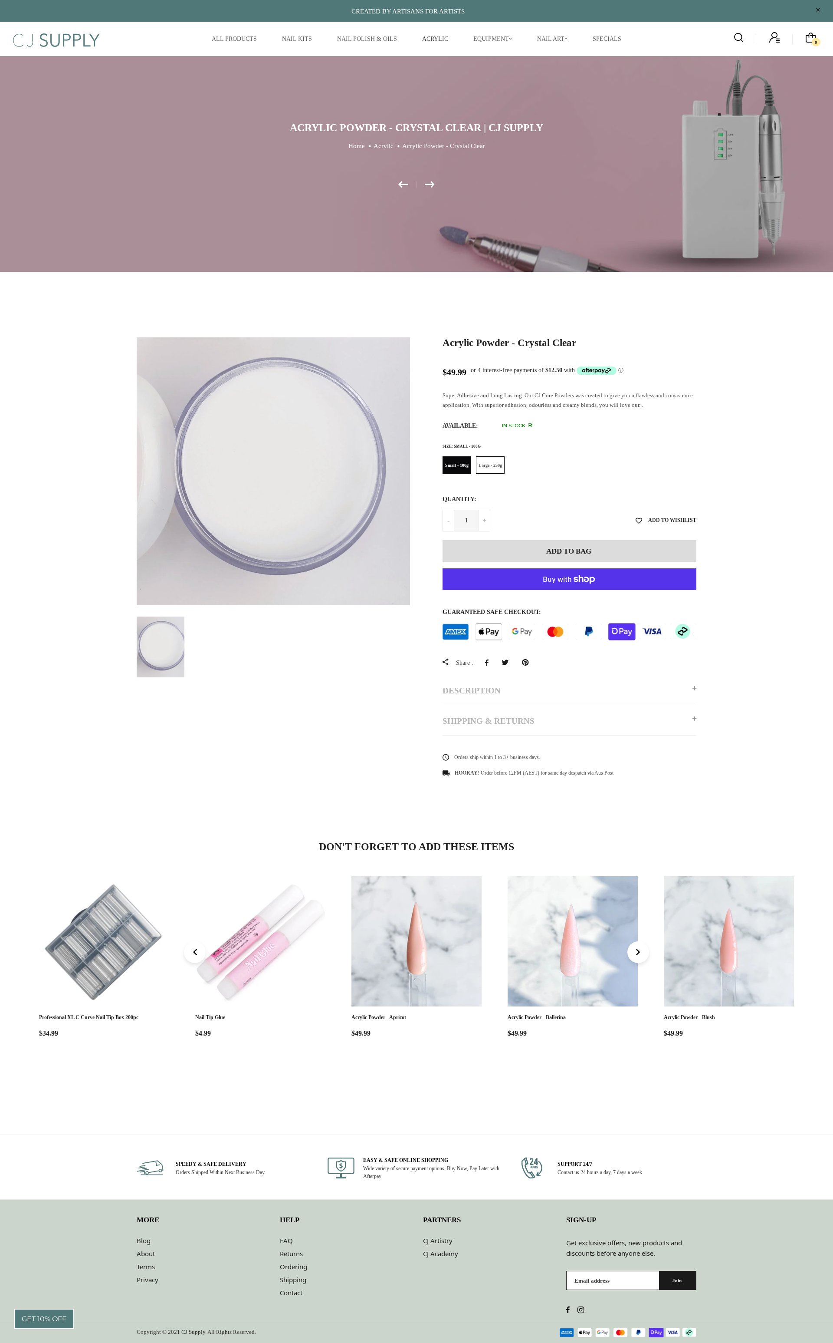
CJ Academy (440, 1253)
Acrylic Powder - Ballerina (537, 1017)
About (146, 1253)
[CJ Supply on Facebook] (568, 1310)
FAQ (286, 1240)
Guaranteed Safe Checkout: (492, 612)
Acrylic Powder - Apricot (378, 1017)
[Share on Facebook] (489, 663)
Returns (291, 1253)
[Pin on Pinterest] (527, 663)
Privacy (147, 1279)
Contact (291, 1292)
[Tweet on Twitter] (507, 663)
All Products (234, 39)
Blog (144, 1240)
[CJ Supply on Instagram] (580, 1310)
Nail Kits (297, 39)
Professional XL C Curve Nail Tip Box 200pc (88, 1017)
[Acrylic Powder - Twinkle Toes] (407, 184)
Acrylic (435, 39)
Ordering (293, 1266)
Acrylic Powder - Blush (689, 1017)
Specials (607, 39)
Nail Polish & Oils (367, 39)
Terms (146, 1266)
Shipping (293, 1279)
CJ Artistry (438, 1240)
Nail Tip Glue (210, 1017)
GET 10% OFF (44, 1319)
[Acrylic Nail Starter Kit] (430, 184)
